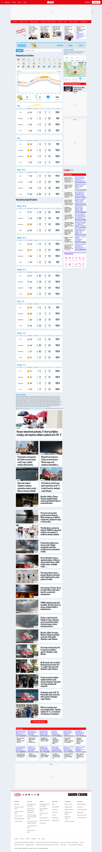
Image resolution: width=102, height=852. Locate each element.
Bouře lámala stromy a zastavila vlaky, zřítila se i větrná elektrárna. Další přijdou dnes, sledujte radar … (50, 562)
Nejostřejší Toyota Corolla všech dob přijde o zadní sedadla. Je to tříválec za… (68, 232)
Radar (70, 45)
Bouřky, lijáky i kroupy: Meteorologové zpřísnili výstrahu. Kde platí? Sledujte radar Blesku (50, 635)
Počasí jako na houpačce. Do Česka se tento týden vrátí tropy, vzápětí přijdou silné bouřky (27, 460)
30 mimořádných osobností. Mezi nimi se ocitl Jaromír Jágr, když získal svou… (69, 217)
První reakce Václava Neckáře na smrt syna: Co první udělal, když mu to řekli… (33, 30)
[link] (23, 795)
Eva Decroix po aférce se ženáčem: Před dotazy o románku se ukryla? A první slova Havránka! (68, 30)
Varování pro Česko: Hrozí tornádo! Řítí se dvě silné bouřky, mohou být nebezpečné (51, 590)
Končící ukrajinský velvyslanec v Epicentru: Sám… (55, 740)
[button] (72, 794)
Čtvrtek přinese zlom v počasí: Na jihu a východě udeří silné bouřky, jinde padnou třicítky (50, 575)
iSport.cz (43, 736)
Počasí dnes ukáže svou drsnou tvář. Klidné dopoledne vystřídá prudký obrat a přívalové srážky (50, 547)
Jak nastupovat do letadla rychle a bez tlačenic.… (21, 755)
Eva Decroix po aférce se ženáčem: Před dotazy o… (21, 740)
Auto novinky (55, 751)
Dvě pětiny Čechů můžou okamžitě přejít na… (56, 756)
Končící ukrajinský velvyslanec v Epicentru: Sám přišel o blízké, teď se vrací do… (68, 247)
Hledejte (19, 51)
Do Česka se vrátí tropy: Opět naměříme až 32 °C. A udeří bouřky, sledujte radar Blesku (50, 487)
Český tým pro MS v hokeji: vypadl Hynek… (79, 89)
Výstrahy (60, 45)
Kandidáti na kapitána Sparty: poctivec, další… (45, 739)
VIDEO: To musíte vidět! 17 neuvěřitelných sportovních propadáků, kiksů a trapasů (68, 239)
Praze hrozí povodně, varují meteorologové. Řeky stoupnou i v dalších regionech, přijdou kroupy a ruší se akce (51, 517)
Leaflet (72, 76)
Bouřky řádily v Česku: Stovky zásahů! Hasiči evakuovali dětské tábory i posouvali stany (51, 499)
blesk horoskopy (80, 204)
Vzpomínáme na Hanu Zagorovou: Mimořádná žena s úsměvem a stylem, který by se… (68, 195)
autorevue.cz (79, 234)
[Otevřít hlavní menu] (2, 2)
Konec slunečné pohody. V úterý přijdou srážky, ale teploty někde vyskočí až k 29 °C (39, 433)
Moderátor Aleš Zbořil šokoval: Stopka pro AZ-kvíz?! (56, 28)
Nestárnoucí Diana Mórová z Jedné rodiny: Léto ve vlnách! (68, 187)
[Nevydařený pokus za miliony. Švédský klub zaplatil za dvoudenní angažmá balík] (80, 224)
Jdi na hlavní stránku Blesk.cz (72, 84)
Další (81, 45)
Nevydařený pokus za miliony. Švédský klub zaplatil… (68, 740)
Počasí (22, 24)
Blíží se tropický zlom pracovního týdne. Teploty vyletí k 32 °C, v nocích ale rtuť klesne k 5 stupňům (51, 710)
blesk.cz (78, 182)
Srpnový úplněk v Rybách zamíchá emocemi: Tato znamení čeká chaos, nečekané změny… (69, 202)
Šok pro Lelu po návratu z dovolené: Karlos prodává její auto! (80, 29)
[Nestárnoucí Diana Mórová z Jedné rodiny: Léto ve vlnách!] (80, 187)
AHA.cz (30, 736)
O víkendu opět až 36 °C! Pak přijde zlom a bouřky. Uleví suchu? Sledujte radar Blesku (50, 695)
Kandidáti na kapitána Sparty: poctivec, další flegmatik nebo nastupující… (68, 210)
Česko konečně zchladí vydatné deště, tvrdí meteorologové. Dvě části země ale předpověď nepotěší (51, 681)
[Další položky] (89, 21)
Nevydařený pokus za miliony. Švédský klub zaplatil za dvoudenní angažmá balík (69, 225)
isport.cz (78, 212)
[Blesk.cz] (50, 2)
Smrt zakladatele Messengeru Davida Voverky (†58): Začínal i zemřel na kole (45, 29)
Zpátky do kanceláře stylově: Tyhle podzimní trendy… (80, 740)
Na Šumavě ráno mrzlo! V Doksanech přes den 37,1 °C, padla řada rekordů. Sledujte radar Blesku (50, 665)
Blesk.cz (17, 24)
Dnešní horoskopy (68, 254)
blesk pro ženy (79, 197)
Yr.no (17, 409)
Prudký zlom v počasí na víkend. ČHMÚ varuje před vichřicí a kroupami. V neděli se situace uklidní (51, 530)
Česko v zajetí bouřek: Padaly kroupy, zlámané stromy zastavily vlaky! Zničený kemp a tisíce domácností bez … (50, 621)
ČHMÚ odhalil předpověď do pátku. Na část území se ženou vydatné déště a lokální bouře (51, 605)
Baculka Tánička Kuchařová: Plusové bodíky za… (68, 756)
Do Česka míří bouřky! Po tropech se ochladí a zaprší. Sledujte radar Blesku (50, 650)
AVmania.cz (43, 751)
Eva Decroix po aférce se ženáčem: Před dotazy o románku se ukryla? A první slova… (69, 180)
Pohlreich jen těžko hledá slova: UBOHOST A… (32, 740)
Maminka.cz (79, 736)
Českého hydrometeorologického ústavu (37, 408)
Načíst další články (39, 722)
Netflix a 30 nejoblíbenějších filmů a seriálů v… (45, 756)
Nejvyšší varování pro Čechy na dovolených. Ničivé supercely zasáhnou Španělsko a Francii (49, 462)
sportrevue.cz (79, 219)
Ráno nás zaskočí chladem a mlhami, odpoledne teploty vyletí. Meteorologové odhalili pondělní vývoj (27, 488)
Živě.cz (18, 751)
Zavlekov (28, 24)
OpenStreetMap (78, 76)
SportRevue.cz (32, 751)
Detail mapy (74, 82)
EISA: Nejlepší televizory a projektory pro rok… (80, 756)
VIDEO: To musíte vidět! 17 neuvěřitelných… (33, 755)
